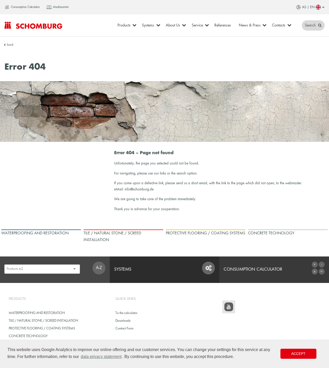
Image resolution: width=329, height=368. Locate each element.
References (222, 25)
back (10, 45)
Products (124, 25)
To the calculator (126, 313)
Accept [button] (298, 354)
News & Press (250, 25)
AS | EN (308, 7)
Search (311, 25)
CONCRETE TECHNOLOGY (28, 336)
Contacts (278, 25)
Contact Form (124, 328)
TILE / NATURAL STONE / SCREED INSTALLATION (43, 321)
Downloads (123, 321)
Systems (148, 25)
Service (197, 25)
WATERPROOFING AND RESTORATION (37, 313)
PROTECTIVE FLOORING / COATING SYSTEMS (42, 328)
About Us (173, 25)
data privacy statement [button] (101, 356)
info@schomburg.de (139, 189)
